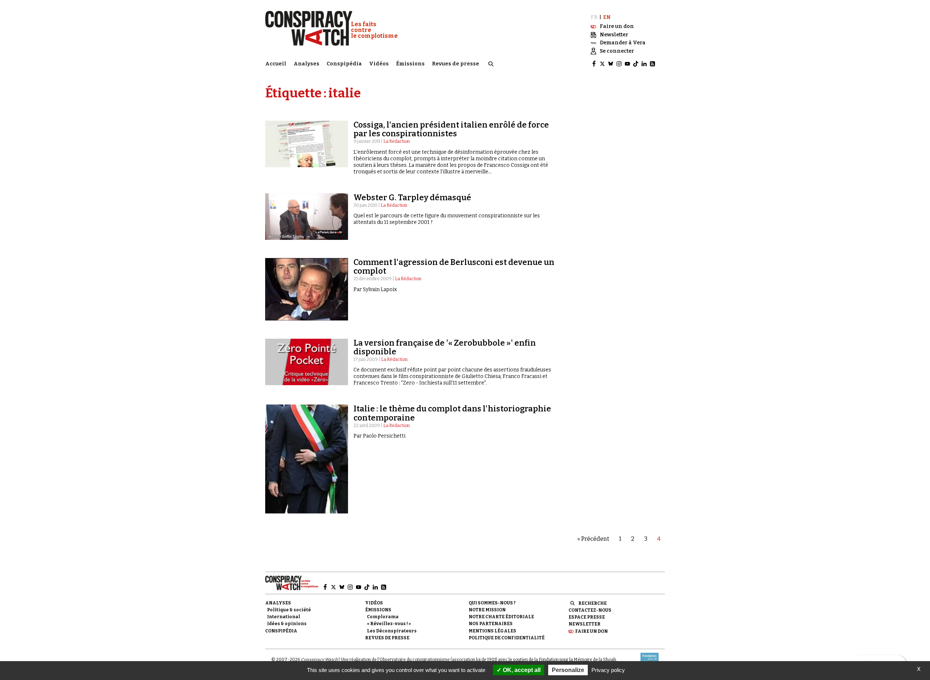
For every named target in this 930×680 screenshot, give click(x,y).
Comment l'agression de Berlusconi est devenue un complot (453, 266)
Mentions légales (492, 630)
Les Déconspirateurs (392, 630)
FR (594, 17)
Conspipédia (344, 64)
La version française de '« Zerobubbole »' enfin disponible (444, 347)
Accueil (275, 64)
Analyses (306, 64)
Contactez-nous (590, 610)
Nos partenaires (491, 623)
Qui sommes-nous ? (492, 602)
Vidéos (379, 64)
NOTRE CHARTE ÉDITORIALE (501, 616)
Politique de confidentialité (507, 637)
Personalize (568, 670)
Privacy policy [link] (608, 670)
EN (607, 17)
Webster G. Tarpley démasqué (412, 197)
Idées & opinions (287, 623)
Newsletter (585, 624)
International (283, 616)
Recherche (592, 603)
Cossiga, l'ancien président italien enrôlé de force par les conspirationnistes (451, 129)
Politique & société (289, 609)
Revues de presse (455, 64)
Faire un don (591, 631)
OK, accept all (521, 670)
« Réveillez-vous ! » (389, 623)
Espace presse (587, 617)
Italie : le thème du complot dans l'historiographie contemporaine (452, 413)
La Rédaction (396, 141)
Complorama (383, 616)
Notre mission (487, 609)
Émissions (410, 64)
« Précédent (593, 538)
